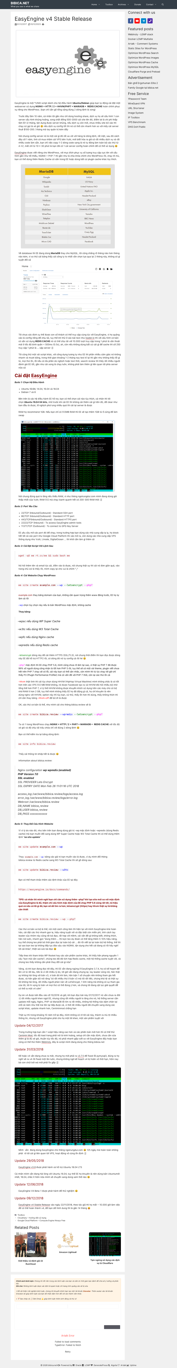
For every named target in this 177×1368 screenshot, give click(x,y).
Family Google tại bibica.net (143, 87)
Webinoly (46, 1042)
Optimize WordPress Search (143, 53)
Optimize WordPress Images (143, 57)
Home (94, 4)
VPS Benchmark (137, 122)
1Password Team (137, 98)
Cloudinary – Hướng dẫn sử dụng (32, 1218)
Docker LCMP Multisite (140, 39)
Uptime (133, 1365)
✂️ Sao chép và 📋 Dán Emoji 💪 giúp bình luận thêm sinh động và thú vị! (47, 1299)
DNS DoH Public (137, 126)
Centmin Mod (26, 1035)
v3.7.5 (81, 1056)
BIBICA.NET (20, 3)
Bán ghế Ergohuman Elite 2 (143, 83)
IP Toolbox (134, 117)
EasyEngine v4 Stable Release (34, 1204)
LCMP (87, 1365)
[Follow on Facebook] (130, 20)
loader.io (90, 338)
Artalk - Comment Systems (143, 43)
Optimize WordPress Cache (143, 62)
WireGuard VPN (136, 103)
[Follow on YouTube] (137, 20)
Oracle (79, 1365)
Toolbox (109, 4)
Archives (122, 4)
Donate (137, 4)
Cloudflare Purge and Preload (144, 71)
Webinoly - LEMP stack (140, 34)
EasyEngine (21, 152)
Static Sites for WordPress (142, 48)
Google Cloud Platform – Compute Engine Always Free (41, 1220)
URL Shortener (136, 108)
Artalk (123, 1365)
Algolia (114, 1365)
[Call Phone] (150, 20)
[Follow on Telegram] (143, 20)
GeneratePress (101, 1365)
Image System (136, 112)
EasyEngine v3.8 (27, 1167)
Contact (149, 4)
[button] (162, 4)
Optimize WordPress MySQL (143, 67)
